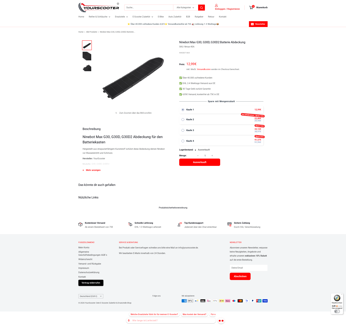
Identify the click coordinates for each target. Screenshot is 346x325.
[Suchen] (201, 8)
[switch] (337, 311)
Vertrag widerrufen (91, 283)
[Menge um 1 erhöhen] (212, 155)
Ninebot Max (184, 53)
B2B (188, 16)
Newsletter (260, 24)
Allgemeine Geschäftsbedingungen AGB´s (92, 253)
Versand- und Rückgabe (89, 263)
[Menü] (341, 294)
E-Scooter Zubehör (141, 16)
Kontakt (222, 16)
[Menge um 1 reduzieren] (198, 155)
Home (81, 16)
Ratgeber (199, 16)
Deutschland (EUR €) (88, 296)
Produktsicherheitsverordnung (173, 207)
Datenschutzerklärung (88, 272)
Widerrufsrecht (85, 259)
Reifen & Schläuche (98, 16)
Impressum (83, 268)
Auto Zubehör (174, 16)
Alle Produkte (91, 32)
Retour (211, 16)
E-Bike (161, 16)
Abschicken (240, 276)
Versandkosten (204, 69)
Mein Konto (83, 247)
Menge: (183, 155)
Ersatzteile (120, 16)
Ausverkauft (199, 162)
